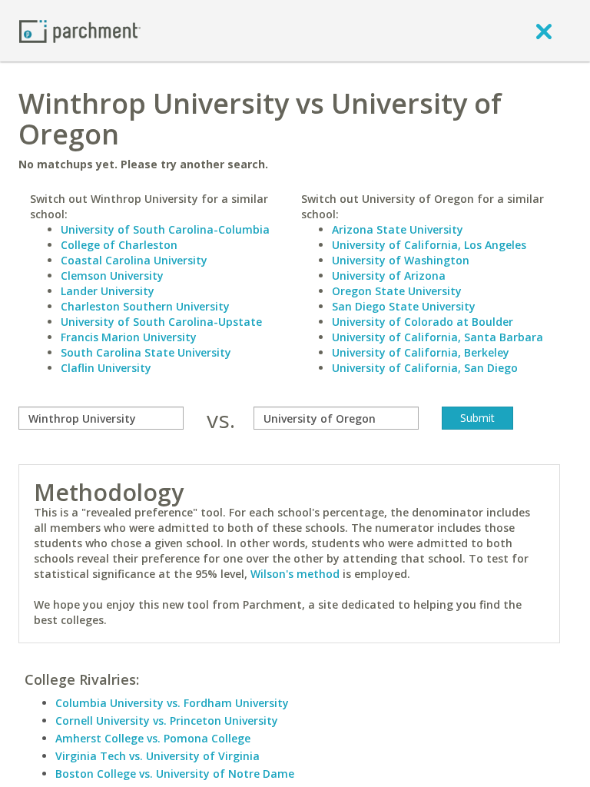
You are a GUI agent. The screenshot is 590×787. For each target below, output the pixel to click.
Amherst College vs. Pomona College (152, 738)
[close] (544, 31)
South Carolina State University (146, 352)
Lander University (107, 291)
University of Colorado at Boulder (422, 321)
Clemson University (112, 275)
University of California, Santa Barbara (437, 337)
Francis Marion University (129, 337)
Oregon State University (397, 291)
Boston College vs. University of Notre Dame (174, 773)
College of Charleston (119, 244)
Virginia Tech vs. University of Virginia (157, 756)
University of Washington (400, 260)
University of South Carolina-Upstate (161, 321)
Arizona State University (397, 229)
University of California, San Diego (425, 367)
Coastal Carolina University (134, 260)
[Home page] (80, 30)
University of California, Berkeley (420, 352)
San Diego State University (404, 306)
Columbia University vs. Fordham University (172, 703)
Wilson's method (295, 573)
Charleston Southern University (145, 306)
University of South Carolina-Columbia (165, 229)
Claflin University (106, 367)
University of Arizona (389, 275)
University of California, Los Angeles (429, 244)
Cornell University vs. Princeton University (166, 720)
